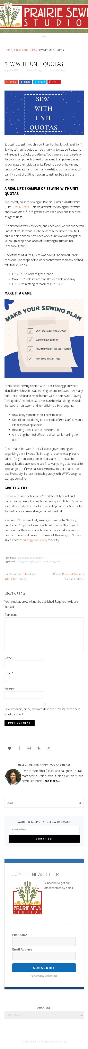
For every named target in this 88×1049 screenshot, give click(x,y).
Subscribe (44, 967)
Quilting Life (38, 557)
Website (9, 689)
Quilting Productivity (45, 561)
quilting (20, 561)
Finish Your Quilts (24, 557)
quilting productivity (35, 540)
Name (9, 658)
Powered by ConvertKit (44, 976)
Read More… (51, 781)
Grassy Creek (21, 207)
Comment (12, 615)
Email (9, 673)
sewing (59, 561)
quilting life (29, 561)
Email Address (22, 949)
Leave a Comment (57, 70)
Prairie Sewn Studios (44, 16)
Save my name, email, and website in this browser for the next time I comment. (42, 711)
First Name (19, 935)
